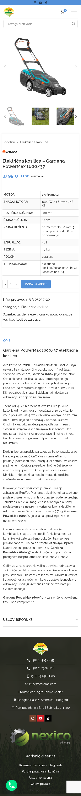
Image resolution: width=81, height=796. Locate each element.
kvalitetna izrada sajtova (40, 790)
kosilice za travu (28, 319)
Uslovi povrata (40, 784)
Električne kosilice (34, 142)
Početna (9, 142)
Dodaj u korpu (36, 284)
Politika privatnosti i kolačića (40, 771)
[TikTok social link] (45, 2)
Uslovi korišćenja (40, 777)
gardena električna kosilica (37, 314)
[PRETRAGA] (73, 24)
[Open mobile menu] (74, 12)
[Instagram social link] (35, 2)
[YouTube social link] (40, 2)
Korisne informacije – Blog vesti (40, 765)
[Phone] (11, 785)
